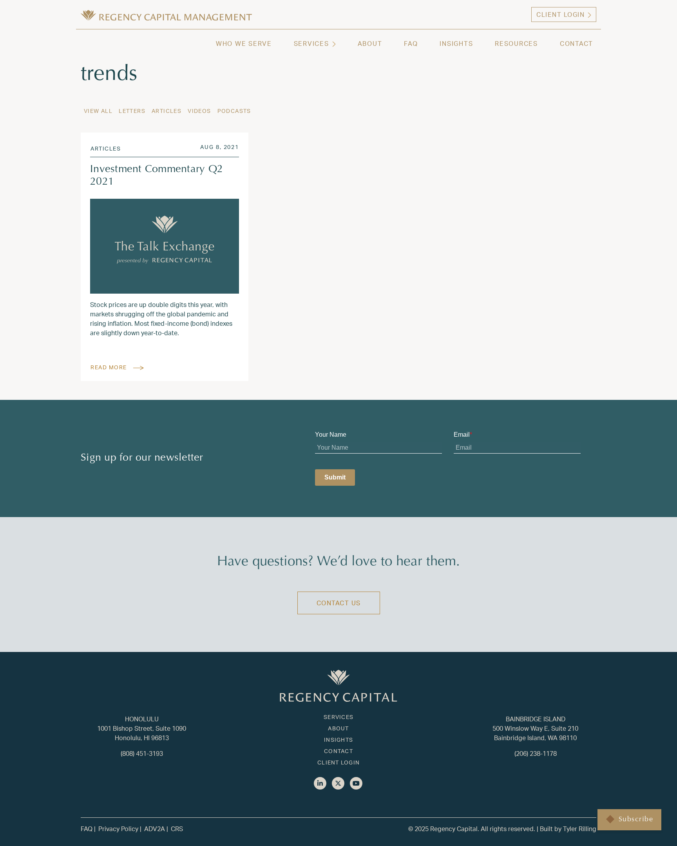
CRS (177, 828)
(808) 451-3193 (142, 753)
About (370, 43)
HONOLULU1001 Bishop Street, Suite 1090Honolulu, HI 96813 (141, 728)
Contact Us (339, 603)
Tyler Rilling (579, 828)
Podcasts (234, 110)
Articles (166, 110)
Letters (132, 110)
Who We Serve (244, 43)
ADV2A (154, 828)
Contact (576, 43)
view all (98, 110)
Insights (456, 43)
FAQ (411, 43)
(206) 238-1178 (535, 753)
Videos (199, 110)
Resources (516, 43)
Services (311, 43)
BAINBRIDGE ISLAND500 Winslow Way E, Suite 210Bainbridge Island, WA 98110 (535, 728)
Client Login (560, 14)
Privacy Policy (118, 828)
